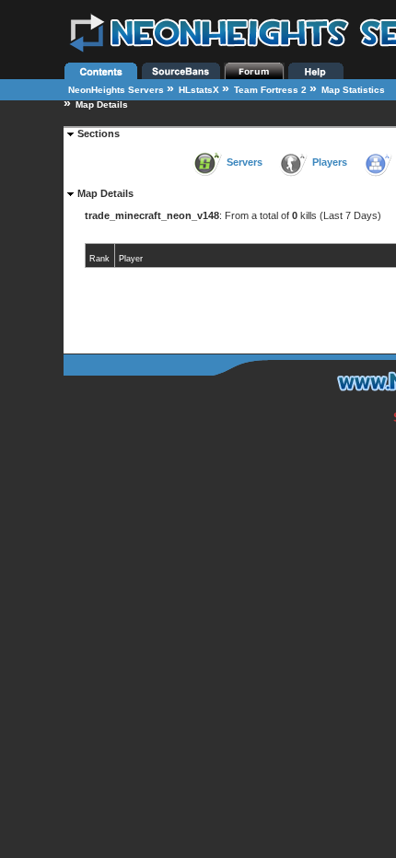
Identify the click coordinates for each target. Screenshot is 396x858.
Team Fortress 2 (270, 90)
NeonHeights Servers (116, 90)
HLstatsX (199, 90)
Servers (244, 162)
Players (329, 162)
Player (131, 258)
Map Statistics (353, 90)
